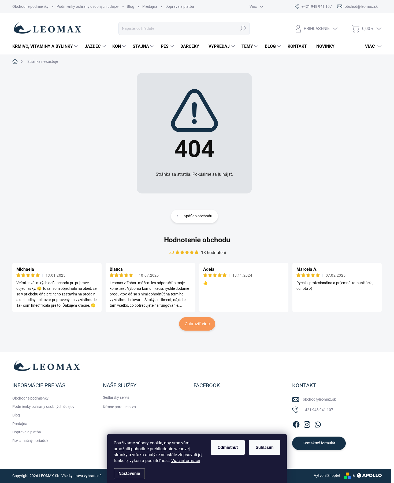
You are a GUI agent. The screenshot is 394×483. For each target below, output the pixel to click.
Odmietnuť (228, 447)
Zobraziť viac (197, 323)
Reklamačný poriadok (30, 440)
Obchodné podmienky (30, 6)
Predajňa (149, 6)
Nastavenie (129, 473)
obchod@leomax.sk (319, 399)
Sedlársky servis (116, 397)
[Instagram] (307, 423)
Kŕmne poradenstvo (119, 407)
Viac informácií (185, 460)
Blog (130, 6)
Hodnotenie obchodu (197, 240)
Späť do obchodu (198, 216)
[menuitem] (45, 46)
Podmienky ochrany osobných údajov (88, 6)
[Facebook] (296, 423)
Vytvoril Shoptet (327, 475)
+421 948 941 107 (318, 410)
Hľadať (242, 28)
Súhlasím (265, 447)
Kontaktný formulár (319, 443)
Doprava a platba (179, 6)
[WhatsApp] (318, 423)
